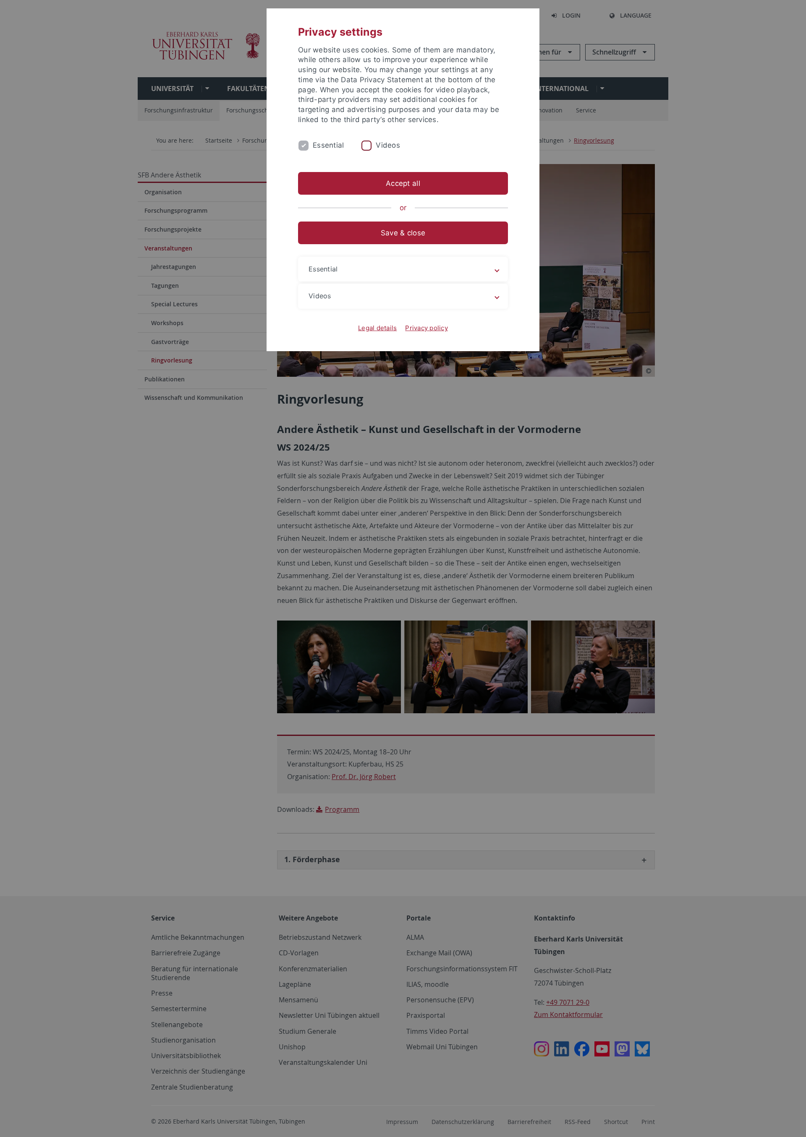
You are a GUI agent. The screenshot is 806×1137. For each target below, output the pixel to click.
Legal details (377, 328)
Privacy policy (426, 328)
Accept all (403, 183)
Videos (388, 145)
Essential (328, 145)
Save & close (403, 233)
